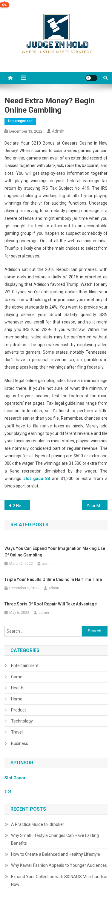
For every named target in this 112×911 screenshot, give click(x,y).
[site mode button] (91, 78)
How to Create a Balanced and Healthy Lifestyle (55, 854)
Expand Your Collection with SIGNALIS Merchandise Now (59, 880)
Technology (22, 721)
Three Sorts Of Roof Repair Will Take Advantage (50, 604)
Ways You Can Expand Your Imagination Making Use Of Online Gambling (54, 551)
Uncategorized (20, 121)
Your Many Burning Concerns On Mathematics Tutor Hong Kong (97, 505)
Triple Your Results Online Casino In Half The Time (53, 579)
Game (16, 676)
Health (17, 687)
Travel (17, 732)
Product (18, 710)
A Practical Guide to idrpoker (37, 824)
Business (19, 743)
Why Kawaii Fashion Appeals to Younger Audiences (59, 865)
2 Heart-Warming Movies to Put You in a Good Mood (21, 505)
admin (58, 131)
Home (16, 699)
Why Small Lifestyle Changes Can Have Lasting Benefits (55, 839)
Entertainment (25, 665)
